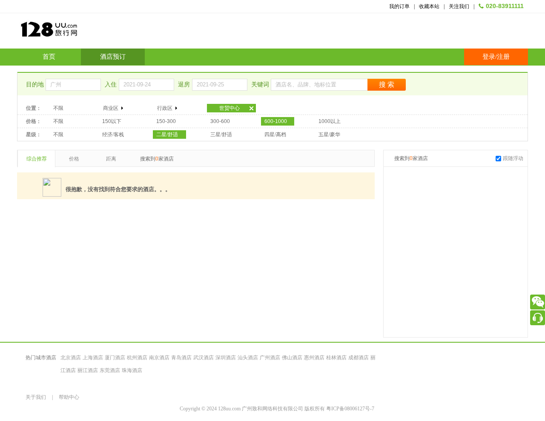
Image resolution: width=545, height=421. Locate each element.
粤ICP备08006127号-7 (350, 409)
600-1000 (275, 121)
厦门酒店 (115, 358)
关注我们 (459, 6)
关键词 (261, 84)
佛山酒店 (292, 358)
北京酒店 (70, 358)
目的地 (36, 84)
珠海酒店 (132, 370)
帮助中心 (69, 397)
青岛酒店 (181, 358)
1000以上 (329, 121)
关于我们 (36, 397)
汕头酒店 (248, 358)
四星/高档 (275, 134)
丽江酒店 (87, 370)
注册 (503, 56)
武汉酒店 (203, 358)
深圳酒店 (225, 358)
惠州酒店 (314, 358)
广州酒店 (270, 358)
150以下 (111, 121)
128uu (70, 32)
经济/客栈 (113, 134)
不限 (58, 108)
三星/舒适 (221, 134)
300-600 (220, 121)
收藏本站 (429, 6)
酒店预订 (113, 56)
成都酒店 (358, 358)
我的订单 (399, 6)
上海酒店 (93, 358)
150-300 (166, 121)
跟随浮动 (513, 158)
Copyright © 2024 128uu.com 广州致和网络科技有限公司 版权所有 (253, 409)
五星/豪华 (329, 134)
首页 (49, 56)
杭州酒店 (137, 358)
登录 (488, 56)
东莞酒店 (110, 370)
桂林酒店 (336, 358)
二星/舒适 (167, 134)
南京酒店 (159, 358)
